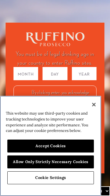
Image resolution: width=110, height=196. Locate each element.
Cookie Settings (50, 177)
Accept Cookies (50, 145)
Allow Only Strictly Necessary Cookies (50, 161)
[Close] (93, 104)
